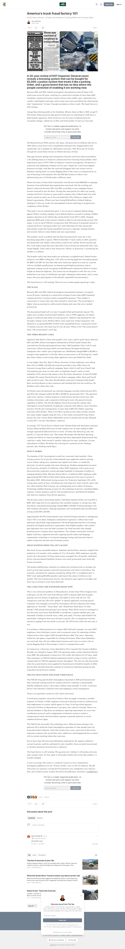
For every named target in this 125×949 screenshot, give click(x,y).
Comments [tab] (31, 818)
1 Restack (46, 797)
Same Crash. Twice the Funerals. (41, 891)
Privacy (62, 935)
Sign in (118, 4)
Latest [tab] (34, 855)
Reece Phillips (35, 836)
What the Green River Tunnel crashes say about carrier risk (53, 876)
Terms (68, 935)
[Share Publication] (101, 4)
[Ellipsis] (97, 836)
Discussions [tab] (42, 855)
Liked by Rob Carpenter (39, 838)
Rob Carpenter (36, 21)
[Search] (97, 4)
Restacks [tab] (40, 818)
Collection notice (76, 935)
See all (31, 906)
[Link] (24, 81)
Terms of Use (72, 925)
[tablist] (35, 818)
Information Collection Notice (62, 927)
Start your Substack (57, 940)
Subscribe (108, 4)
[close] (81, 895)
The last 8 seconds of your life (40, 860)
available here (92, 771)
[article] (62, 865)
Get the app (72, 940)
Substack (53, 945)
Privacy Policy (77, 927)
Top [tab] (29, 855)
